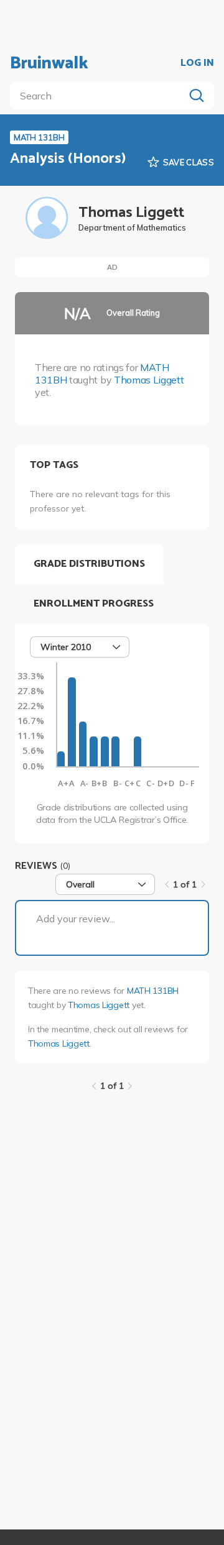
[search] (99, 95)
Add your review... (75, 918)
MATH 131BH (153, 990)
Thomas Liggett (149, 380)
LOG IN (197, 63)
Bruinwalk (49, 63)
